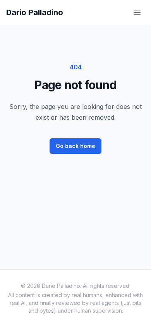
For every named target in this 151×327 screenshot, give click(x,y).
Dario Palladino (34, 12)
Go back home (75, 146)
